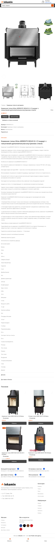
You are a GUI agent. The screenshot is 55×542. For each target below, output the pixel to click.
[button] (2, 44)
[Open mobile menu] (53, 1)
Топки (39, 488)
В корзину (5, 116)
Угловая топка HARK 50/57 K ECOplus (38, 416)
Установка (3, 525)
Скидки (39, 505)
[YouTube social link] (31, 525)
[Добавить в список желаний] (24, 392)
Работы (39, 513)
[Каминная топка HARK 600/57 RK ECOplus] (40, 439)
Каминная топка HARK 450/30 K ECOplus (13, 416)
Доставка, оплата (5, 530)
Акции (39, 503)
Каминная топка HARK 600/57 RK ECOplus (39, 453)
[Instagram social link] (28, 525)
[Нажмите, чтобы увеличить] (3, 76)
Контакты (40, 510)
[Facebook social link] (9, 132)
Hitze (52, 110)
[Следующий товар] (53, 105)
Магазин (3, 527)
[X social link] (10, 132)
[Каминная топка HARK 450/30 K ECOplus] (14, 402)
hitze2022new (8, 129)
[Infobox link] (46, 1)
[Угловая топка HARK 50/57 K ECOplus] (40, 402)
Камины (40, 486)
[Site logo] (7, 1)
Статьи (2, 520)
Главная (3, 105)
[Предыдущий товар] (49, 105)
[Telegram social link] (15, 132)
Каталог (40, 508)
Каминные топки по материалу (15, 105)
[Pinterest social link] (12, 132)
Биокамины (40, 493)
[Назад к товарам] (51, 105)
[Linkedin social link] (14, 132)
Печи (39, 491)
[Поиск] (52, 5)
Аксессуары (41, 496)
